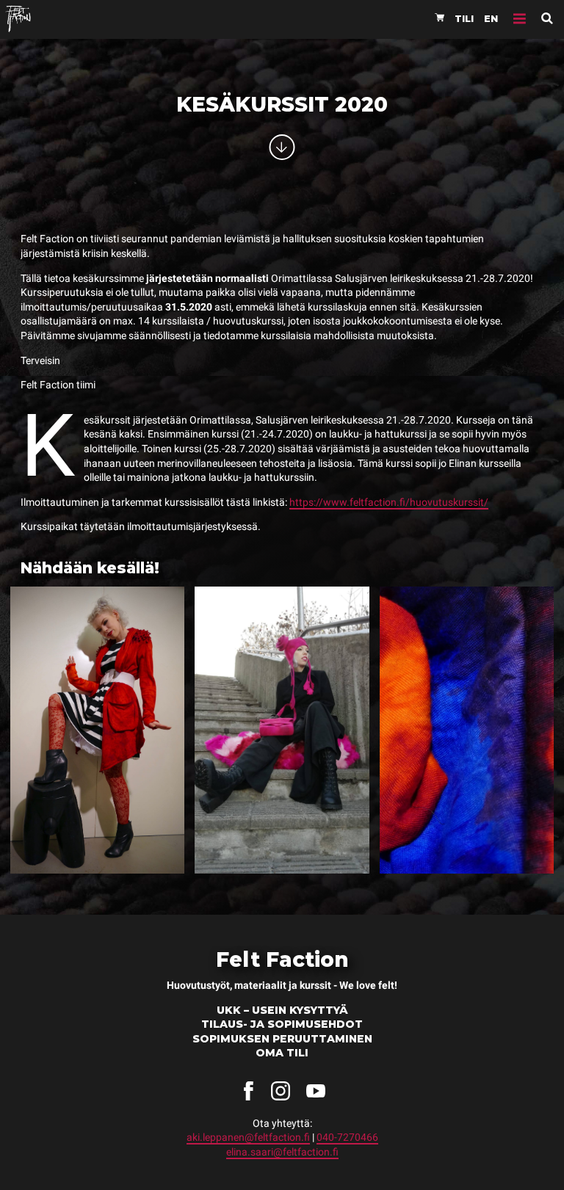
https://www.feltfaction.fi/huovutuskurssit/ (388, 502)
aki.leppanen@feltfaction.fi (248, 1137)
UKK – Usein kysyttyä (282, 1010)
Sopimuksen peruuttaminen (282, 1038)
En (491, 18)
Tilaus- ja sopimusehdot (282, 1024)
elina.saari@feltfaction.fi (282, 1152)
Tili (464, 18)
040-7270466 (347, 1137)
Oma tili (282, 1052)
